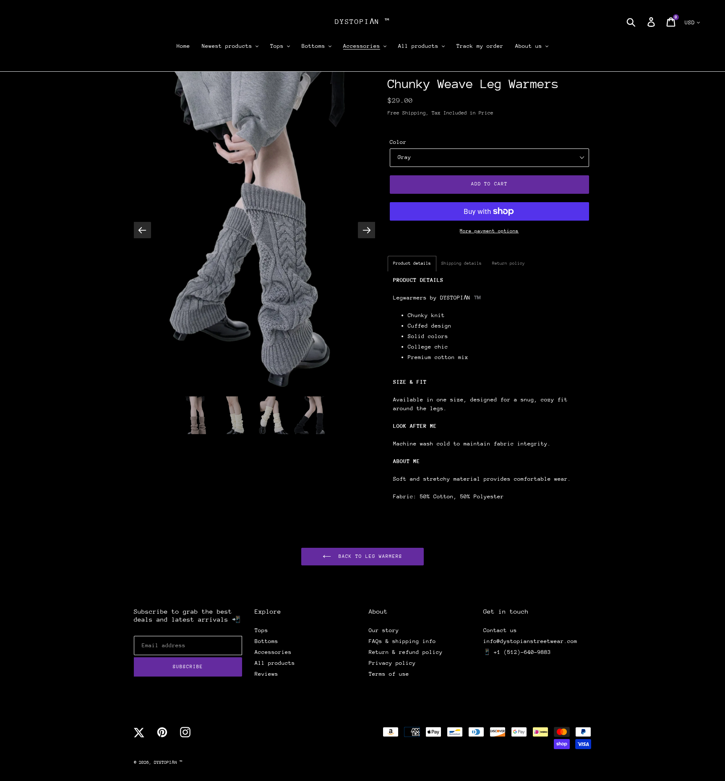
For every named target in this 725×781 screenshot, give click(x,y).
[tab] (412, 263)
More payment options (489, 231)
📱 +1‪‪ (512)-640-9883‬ (517, 652)
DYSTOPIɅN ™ (362, 22)
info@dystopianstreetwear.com (530, 641)
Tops (261, 630)
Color (398, 142)
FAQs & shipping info (402, 641)
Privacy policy (392, 663)
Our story (384, 630)
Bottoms (266, 641)
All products (275, 663)
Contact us (500, 630)
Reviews (266, 674)
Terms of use (389, 674)
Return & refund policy (406, 652)
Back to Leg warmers (368, 556)
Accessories (273, 652)
